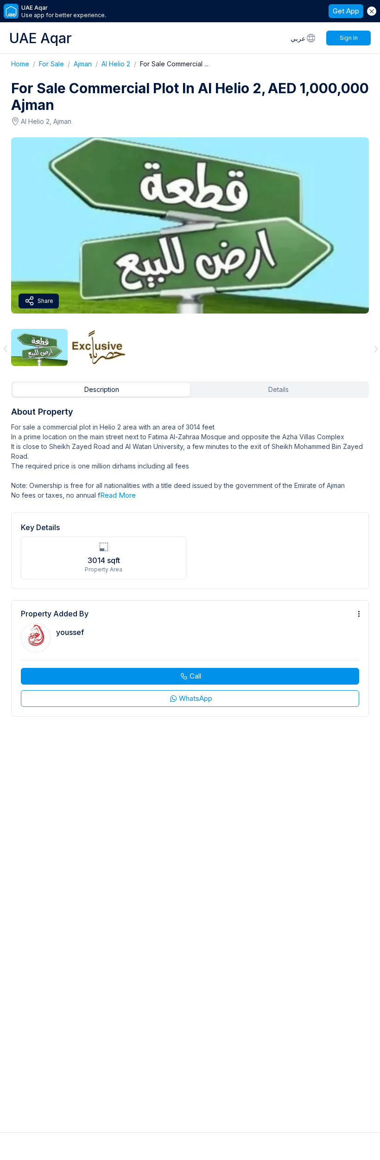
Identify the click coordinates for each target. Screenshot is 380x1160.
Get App (346, 10)
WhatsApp (195, 698)
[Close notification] (371, 11)
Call (195, 676)
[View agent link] (190, 658)
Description (101, 389)
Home (25, 64)
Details (278, 389)
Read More (118, 495)
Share (45, 300)
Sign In (349, 37)
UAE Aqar (40, 38)
